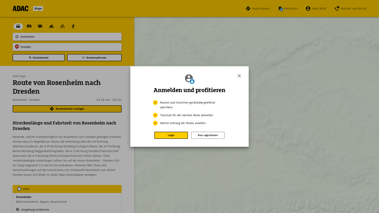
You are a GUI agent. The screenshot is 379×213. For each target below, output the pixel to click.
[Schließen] (239, 75)
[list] (189, 112)
